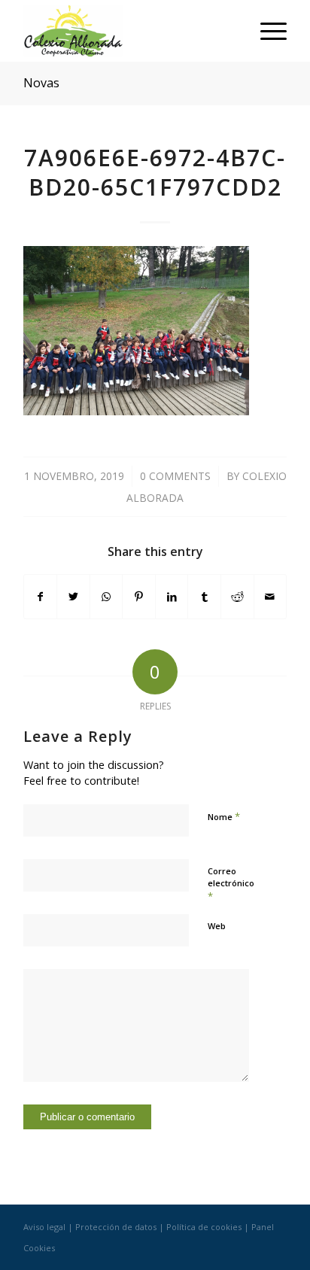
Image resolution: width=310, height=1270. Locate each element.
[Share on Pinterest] (139, 596)
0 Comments (175, 476)
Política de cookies (204, 1226)
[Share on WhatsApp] (106, 596)
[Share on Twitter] (73, 596)
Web (217, 925)
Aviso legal (44, 1226)
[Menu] (266, 31)
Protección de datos (116, 1226)
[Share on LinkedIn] (172, 596)
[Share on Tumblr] (204, 596)
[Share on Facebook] (40, 596)
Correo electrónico (231, 884)
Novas (41, 82)
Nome (224, 816)
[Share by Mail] (270, 596)
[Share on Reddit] (237, 596)
